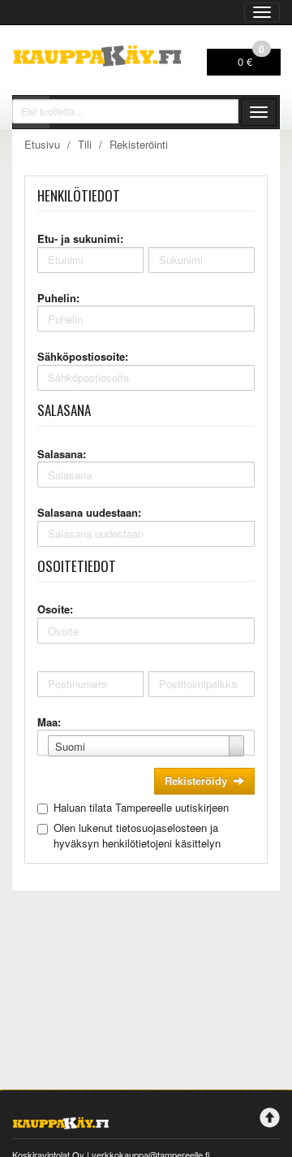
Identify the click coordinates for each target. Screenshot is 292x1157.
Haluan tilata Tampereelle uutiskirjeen (141, 807)
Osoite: (55, 609)
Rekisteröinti (139, 144)
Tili (85, 144)
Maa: (49, 722)
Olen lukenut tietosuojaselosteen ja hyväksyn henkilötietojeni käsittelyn (137, 835)
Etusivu (42, 144)
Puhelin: (58, 298)
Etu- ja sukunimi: (80, 238)
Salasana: (61, 454)
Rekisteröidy (196, 780)
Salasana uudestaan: (89, 512)
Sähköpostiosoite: (82, 356)
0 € (251, 59)
